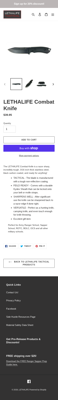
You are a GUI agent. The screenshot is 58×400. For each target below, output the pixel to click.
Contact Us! (12, 292)
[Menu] (52, 14)
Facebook (11, 308)
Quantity (7, 123)
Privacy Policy (13, 300)
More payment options (29, 155)
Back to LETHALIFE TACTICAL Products (31, 263)
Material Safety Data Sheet (19, 325)
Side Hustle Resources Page (20, 316)
